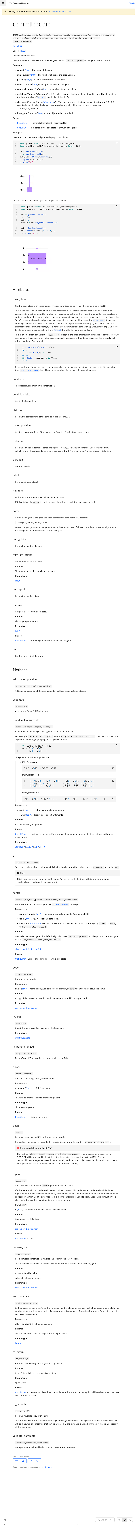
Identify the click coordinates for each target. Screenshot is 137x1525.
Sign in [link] (132, 3)
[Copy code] (117, 143)
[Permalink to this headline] (53, 24)
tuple (28, 847)
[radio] (119, 1520)
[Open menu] (3, 3)
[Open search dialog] (124, 3)
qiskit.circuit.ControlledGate (28, 949)
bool (17, 1343)
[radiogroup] (125, 1520)
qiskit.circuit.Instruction (26, 1008)
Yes (16, 1460)
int (16, 580)
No (31, 1460)
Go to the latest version (58, 11)
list (16, 631)
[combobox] (104, 1520)
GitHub (16, 46)
